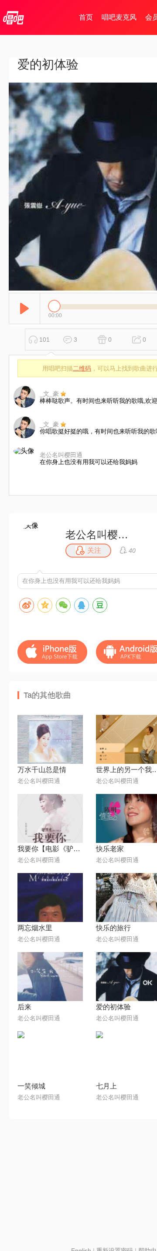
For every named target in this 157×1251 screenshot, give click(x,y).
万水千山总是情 (41, 769)
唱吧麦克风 (119, 17)
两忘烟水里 (34, 928)
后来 (24, 1007)
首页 (86, 17)
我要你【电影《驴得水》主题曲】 (50, 848)
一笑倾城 (31, 1086)
